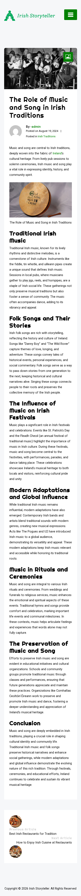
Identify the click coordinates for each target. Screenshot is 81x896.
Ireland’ (57, 153)
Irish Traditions (46, 136)
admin (36, 127)
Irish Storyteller (39, 888)
